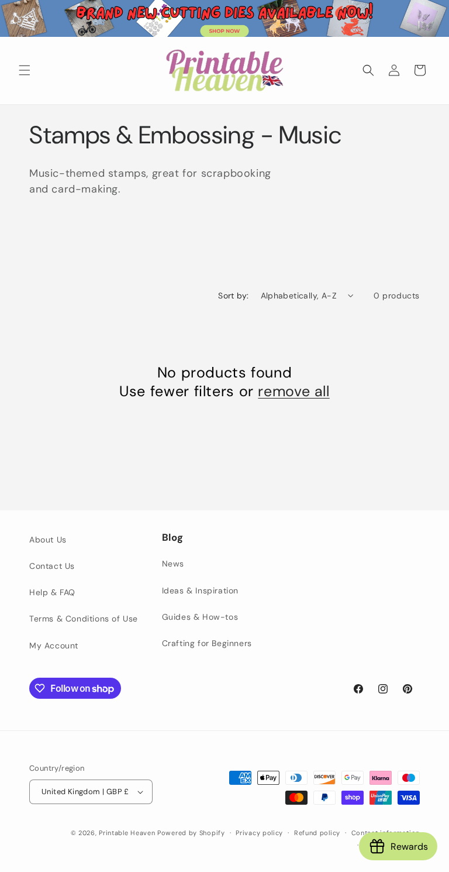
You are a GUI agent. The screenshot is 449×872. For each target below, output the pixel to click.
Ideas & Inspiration (200, 590)
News (173, 563)
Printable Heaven (127, 833)
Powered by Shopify (191, 833)
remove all (293, 391)
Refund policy (317, 833)
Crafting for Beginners (207, 643)
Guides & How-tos (200, 617)
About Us (48, 539)
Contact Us (52, 566)
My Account (53, 645)
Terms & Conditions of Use (83, 618)
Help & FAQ (52, 592)
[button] (24, 70)
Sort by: (233, 295)
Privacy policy (259, 833)
